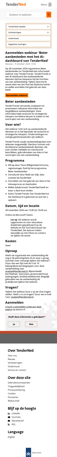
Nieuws (11, 359)
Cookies (12, 393)
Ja (14, 324)
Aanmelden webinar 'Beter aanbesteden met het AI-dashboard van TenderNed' (26, 57)
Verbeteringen (15, 362)
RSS (13, 424)
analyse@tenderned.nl (16, 271)
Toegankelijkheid (16, 386)
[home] (28, 452)
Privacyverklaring (16, 389)
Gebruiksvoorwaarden (19, 382)
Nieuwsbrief (18, 420)
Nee (31, 324)
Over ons (12, 355)
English (11, 437)
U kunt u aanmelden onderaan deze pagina (23, 308)
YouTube (16, 417)
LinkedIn (16, 413)
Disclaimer (13, 397)
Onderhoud (13, 366)
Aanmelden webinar (16, 95)
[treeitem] (28, 26)
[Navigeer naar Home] (16, 5)
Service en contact (17, 370)
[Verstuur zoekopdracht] (48, 15)
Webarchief (13, 400)
